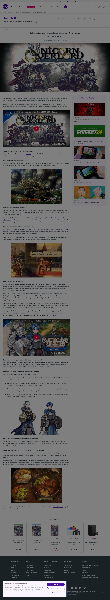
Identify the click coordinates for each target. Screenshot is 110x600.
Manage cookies (56, 592)
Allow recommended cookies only (56, 588)
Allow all (56, 584)
